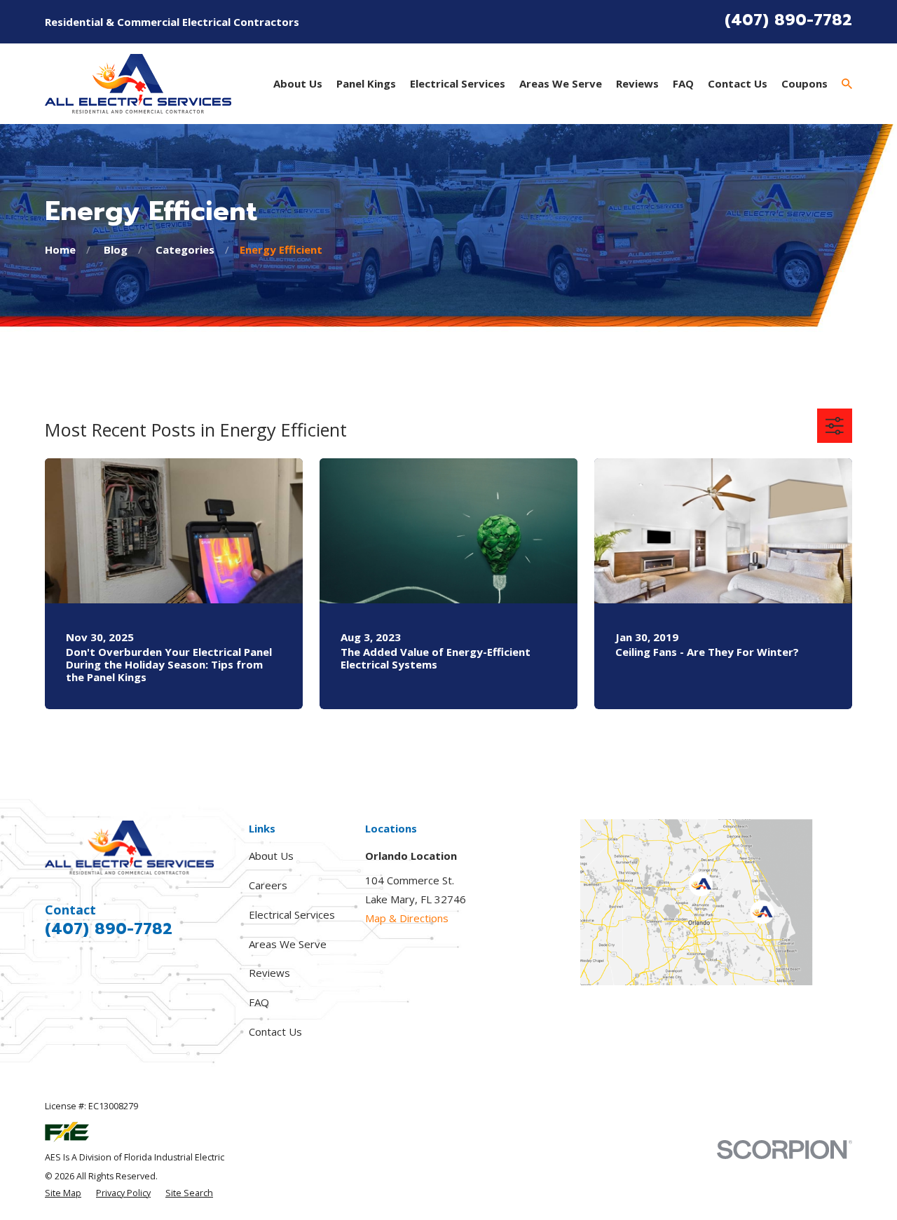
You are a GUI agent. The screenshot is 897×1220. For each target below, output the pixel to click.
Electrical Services (292, 914)
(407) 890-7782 (788, 20)
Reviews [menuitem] (637, 83)
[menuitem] (63, 1194)
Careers (268, 885)
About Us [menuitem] (297, 83)
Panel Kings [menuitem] (366, 83)
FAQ (259, 1002)
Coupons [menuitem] (804, 83)
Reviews (269, 973)
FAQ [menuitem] (683, 83)
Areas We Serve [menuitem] (560, 83)
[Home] (138, 84)
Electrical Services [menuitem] (457, 83)
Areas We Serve (288, 944)
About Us (271, 856)
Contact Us (275, 1031)
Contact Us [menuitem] (737, 83)
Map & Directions (406, 918)
